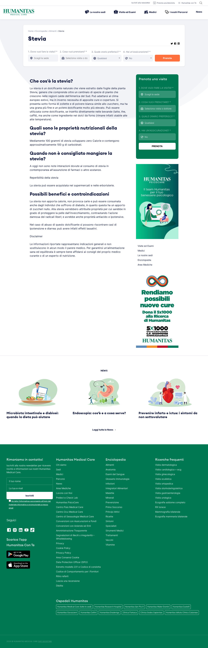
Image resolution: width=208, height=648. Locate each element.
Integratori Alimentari (117, 488)
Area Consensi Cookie (67, 557)
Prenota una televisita (166, 3)
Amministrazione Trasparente (71, 530)
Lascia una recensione (68, 581)
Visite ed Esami (127, 12)
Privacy (60, 543)
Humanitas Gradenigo (109, 612)
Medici (152, 12)
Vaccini (109, 540)
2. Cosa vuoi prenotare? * (73, 51)
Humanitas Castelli (181, 606)
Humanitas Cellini (88, 612)
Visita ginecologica (165, 474)
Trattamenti (112, 535)
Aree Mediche (145, 264)
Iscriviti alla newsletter (140, 3)
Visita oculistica (163, 478)
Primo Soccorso (114, 507)
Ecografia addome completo (170, 502)
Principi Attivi (112, 511)
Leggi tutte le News (102, 429)
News (199, 11)
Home (30, 31)
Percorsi (60, 478)
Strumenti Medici (115, 530)
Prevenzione (112, 502)
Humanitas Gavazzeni (67, 612)
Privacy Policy (63, 552)
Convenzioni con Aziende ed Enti (73, 525)
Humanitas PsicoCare (67, 502)
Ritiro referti (62, 576)
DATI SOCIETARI (45, 641)
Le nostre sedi (97, 12)
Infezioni (110, 483)
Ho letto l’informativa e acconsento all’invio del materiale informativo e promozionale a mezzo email (30, 504)
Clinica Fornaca (130, 612)
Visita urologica (163, 497)
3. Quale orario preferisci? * (106, 51)
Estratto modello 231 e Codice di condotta (78, 566)
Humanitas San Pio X (134, 606)
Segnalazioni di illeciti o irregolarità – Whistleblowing (75, 537)
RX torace (160, 507)
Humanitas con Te (189, 3)
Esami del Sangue (115, 474)
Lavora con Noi (64, 493)
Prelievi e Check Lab (67, 497)
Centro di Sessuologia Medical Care (75, 516)
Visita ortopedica (164, 483)
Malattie (110, 493)
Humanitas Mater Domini (158, 606)
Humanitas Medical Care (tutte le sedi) (74, 606)
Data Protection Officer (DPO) (72, 562)
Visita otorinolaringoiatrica (168, 488)
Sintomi (109, 521)
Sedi (58, 469)
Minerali (110, 497)
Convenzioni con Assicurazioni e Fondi (76, 521)
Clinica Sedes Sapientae (151, 612)
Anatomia (111, 469)
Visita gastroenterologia (167, 493)
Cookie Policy (63, 548)
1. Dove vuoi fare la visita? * (42, 51)
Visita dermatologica (166, 464)
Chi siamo (61, 464)
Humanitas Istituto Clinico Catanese (182, 612)
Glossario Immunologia (117, 478)
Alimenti (52, 31)
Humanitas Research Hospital (108, 606)
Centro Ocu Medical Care (69, 511)
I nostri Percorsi (179, 12)
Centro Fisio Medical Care (69, 507)
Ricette (109, 516)
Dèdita (59, 585)
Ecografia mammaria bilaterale (171, 516)
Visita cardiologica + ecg (168, 469)
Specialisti (111, 525)
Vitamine (110, 544)
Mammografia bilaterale (167, 511)
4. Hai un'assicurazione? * (136, 51)
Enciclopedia (41, 31)
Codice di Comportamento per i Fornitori (77, 571)
